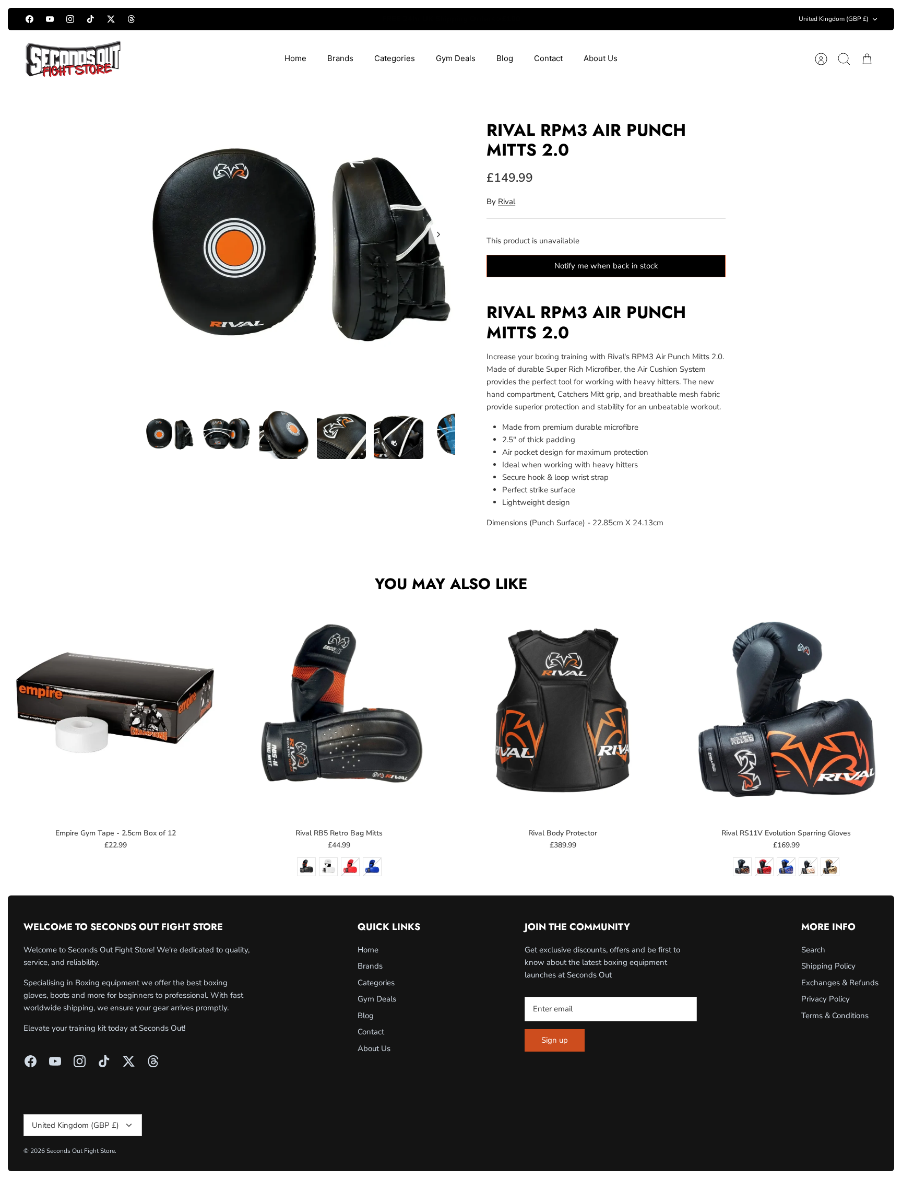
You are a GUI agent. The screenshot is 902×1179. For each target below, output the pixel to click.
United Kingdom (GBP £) (834, 19)
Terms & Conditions (835, 1015)
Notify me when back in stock (606, 266)
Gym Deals (456, 58)
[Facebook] (29, 19)
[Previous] (319, 19)
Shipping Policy (828, 966)
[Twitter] (111, 19)
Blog (504, 58)
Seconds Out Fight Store (80, 1151)
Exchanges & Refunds (840, 982)
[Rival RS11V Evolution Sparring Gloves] (786, 711)
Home (295, 58)
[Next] (582, 19)
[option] (300, 246)
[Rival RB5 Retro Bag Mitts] (339, 711)
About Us (601, 58)
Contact (548, 58)
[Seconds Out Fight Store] (73, 59)
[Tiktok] (90, 19)
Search (813, 950)
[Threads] (131, 19)
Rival (506, 201)
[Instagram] (70, 19)
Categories (394, 58)
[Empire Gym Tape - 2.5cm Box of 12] (115, 711)
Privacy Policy (825, 999)
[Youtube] (50, 19)
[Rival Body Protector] (563, 711)
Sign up (554, 1040)
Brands (340, 58)
